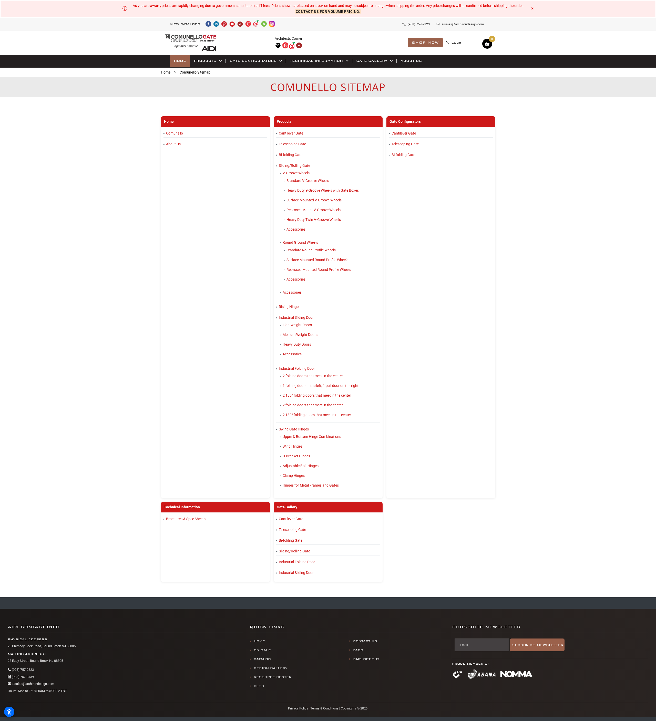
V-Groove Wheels (296, 173)
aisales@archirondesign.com (32, 684)
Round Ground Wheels (300, 242)
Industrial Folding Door (297, 368)
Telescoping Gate (292, 144)
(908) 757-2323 (22, 670)
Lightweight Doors (297, 325)
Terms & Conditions (324, 708)
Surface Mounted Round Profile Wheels (317, 260)
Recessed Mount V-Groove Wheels (313, 210)
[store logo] (190, 42)
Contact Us (365, 641)
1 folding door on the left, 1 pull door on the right (320, 386)
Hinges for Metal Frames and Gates (311, 485)
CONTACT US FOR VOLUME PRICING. (328, 11)
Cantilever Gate (291, 133)
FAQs (358, 650)
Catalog (262, 659)
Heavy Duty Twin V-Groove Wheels (313, 220)
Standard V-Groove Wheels (307, 181)
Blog (259, 686)
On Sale (262, 650)
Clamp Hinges (294, 475)
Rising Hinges (289, 307)
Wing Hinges (292, 446)
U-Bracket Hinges (296, 456)
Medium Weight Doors (300, 335)
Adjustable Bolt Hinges (301, 466)
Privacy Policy (298, 708)
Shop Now (425, 42)
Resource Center (272, 677)
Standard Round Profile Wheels (311, 250)
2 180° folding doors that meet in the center (317, 395)
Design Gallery (271, 668)
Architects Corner (288, 38)
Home (165, 72)
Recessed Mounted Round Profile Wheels (318, 269)
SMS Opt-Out (366, 659)
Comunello (174, 133)
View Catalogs (185, 24)
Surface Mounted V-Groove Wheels (314, 200)
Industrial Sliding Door (296, 317)
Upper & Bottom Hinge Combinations (312, 437)
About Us (173, 144)
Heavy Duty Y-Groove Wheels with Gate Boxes (322, 190)
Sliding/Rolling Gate (294, 165)
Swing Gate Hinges (294, 429)
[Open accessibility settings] (9, 712)
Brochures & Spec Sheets (186, 519)
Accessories (295, 229)
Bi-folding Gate (290, 155)
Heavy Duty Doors (297, 344)
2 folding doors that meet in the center (313, 376)
